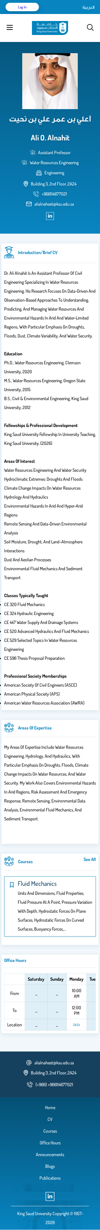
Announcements (50, 1154)
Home (50, 1107)
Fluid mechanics (37, 883)
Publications (50, 1178)
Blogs (50, 1166)
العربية (88, 7)
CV (50, 1119)
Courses (50, 1131)
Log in (22, 7)
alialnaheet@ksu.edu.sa (54, 204)
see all (90, 859)
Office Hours (50, 1143)
